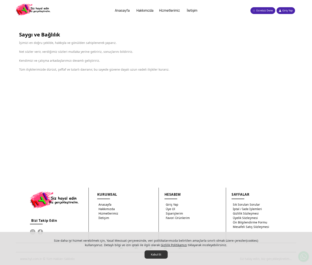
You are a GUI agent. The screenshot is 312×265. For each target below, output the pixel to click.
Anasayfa (104, 204)
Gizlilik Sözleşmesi (246, 213)
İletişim (103, 218)
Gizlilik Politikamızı (174, 245)
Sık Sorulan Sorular (246, 204)
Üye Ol (170, 209)
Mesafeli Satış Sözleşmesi (251, 227)
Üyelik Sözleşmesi (245, 218)
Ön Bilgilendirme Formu (250, 222)
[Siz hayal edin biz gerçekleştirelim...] (34, 10)
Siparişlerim (174, 213)
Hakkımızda (106, 209)
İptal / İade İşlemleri (247, 209)
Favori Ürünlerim (178, 218)
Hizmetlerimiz (108, 213)
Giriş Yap (172, 204)
